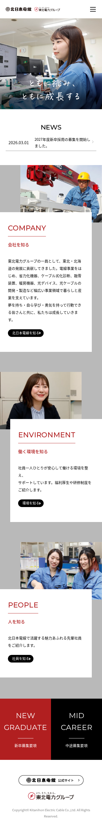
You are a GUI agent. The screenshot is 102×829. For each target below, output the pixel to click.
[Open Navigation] (93, 9)
